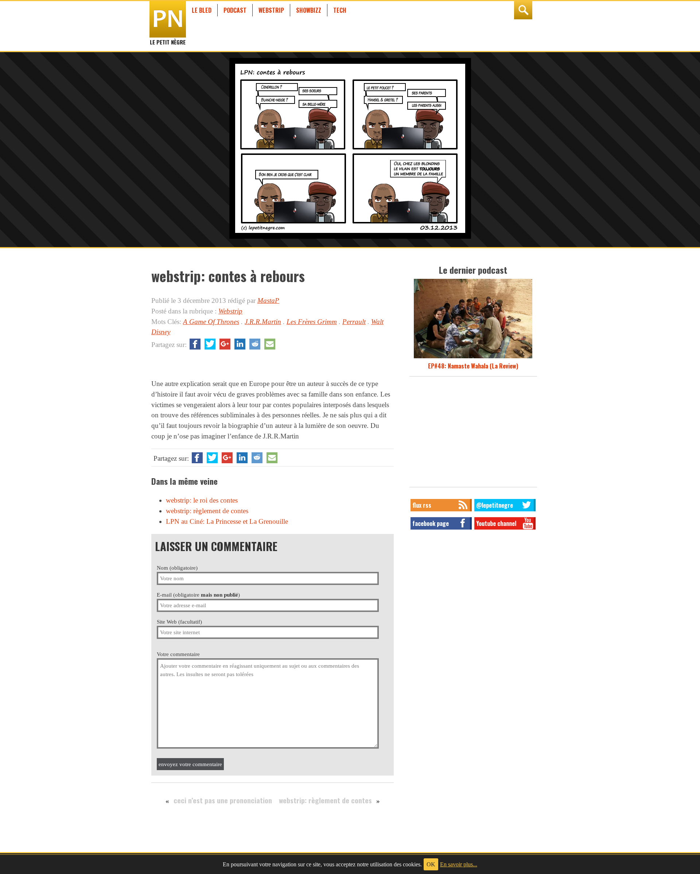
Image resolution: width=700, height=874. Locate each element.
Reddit (254, 344)
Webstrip (271, 10)
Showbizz (308, 10)
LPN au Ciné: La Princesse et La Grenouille (227, 521)
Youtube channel (496, 523)
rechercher (523, 10)
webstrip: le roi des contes (202, 500)
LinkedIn (239, 344)
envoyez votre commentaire (190, 764)
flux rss (421, 505)
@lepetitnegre (494, 505)
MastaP (268, 300)
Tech (339, 10)
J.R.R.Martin (263, 321)
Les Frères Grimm (312, 321)
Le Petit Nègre (168, 38)
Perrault (354, 321)
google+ (224, 344)
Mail (269, 344)
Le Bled (201, 10)
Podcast (234, 10)
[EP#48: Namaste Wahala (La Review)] (473, 357)
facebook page (430, 523)
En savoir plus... (458, 864)
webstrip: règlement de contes (207, 511)
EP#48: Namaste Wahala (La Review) (473, 366)
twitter (210, 344)
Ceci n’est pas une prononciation (223, 800)
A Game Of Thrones (211, 321)
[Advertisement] (473, 433)
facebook (195, 344)
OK (431, 864)
